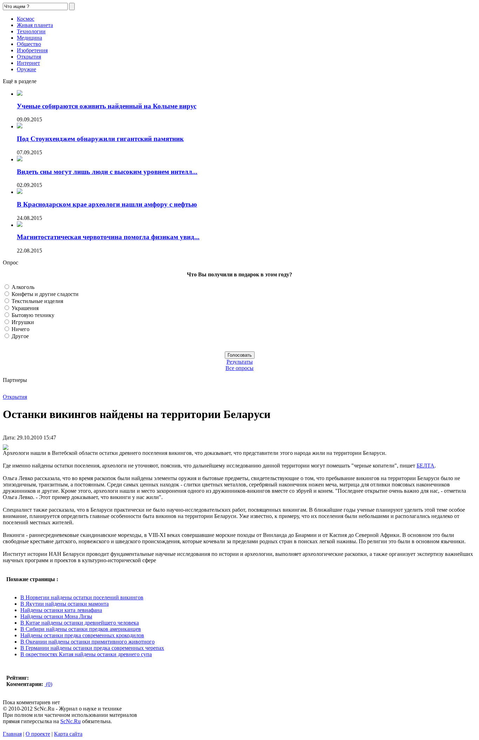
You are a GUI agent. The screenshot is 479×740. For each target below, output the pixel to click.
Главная (12, 734)
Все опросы (239, 368)
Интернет (28, 63)
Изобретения (32, 50)
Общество (29, 44)
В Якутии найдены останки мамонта (64, 604)
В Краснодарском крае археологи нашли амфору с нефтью (107, 204)
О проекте (38, 734)
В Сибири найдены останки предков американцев (80, 629)
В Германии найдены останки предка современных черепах (92, 648)
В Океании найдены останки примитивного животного (87, 642)
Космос (25, 19)
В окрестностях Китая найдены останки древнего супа (86, 654)
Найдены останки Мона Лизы (56, 616)
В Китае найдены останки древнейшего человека (79, 623)
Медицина (29, 38)
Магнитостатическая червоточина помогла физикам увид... (108, 237)
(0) (48, 684)
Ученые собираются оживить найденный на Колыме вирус (106, 106)
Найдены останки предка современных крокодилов (82, 635)
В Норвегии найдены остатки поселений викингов (81, 597)
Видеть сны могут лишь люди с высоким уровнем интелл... (107, 171)
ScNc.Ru (70, 721)
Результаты (240, 362)
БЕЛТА (425, 466)
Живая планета (35, 25)
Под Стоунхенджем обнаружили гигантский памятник (100, 138)
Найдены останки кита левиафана (61, 610)
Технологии (31, 31)
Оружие (26, 69)
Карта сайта (68, 734)
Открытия (29, 57)
